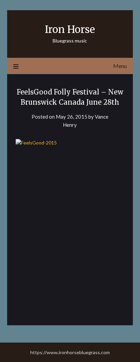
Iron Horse (70, 29)
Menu (120, 66)
